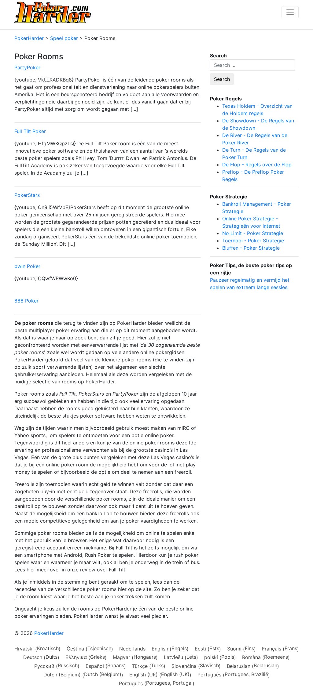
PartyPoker (27, 67)
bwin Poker (27, 266)
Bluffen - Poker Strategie (251, 248)
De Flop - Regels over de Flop (257, 164)
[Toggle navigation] (290, 12)
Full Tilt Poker (30, 131)
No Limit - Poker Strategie (252, 233)
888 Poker (26, 301)
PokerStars (27, 195)
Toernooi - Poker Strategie (253, 240)
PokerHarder (49, 633)
